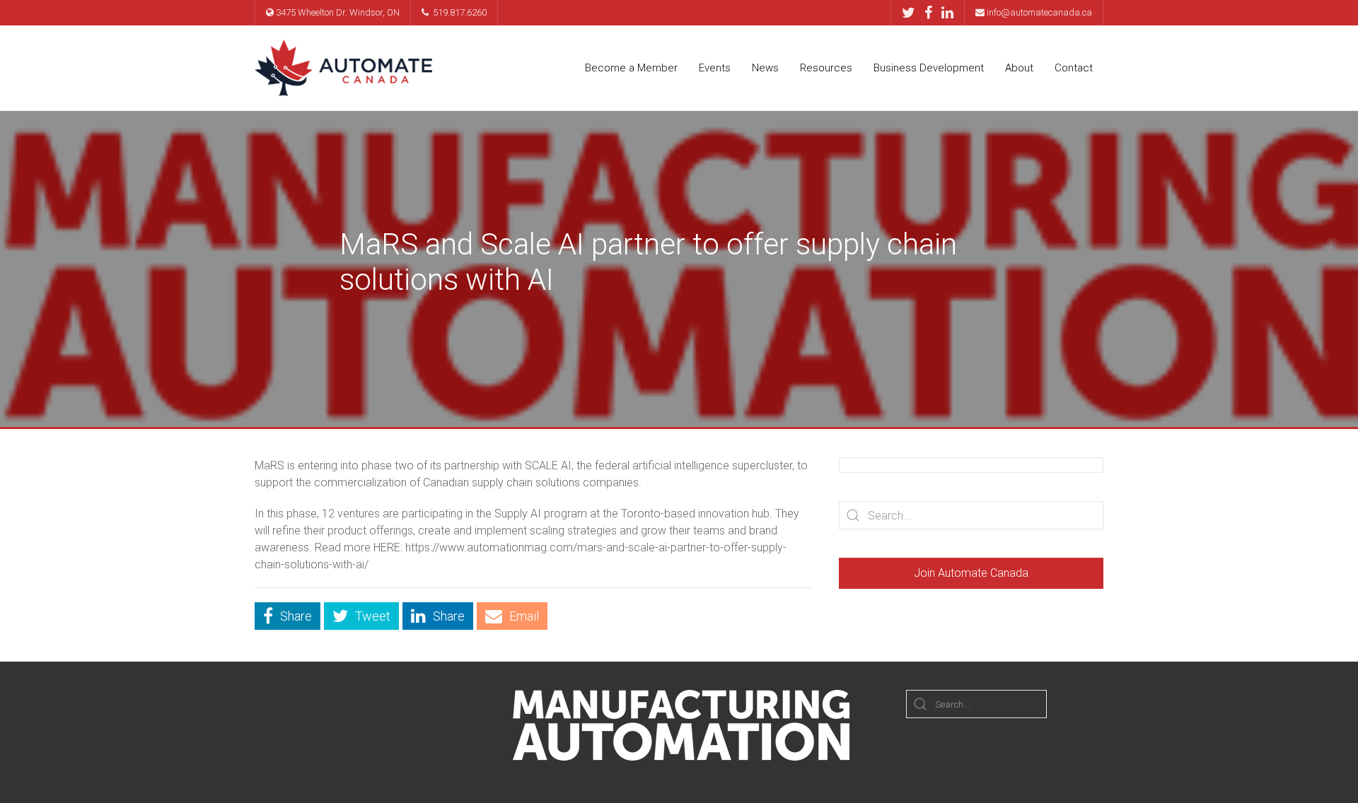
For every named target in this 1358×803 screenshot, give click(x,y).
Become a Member (631, 67)
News (765, 67)
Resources (826, 67)
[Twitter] (912, 12)
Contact (1074, 67)
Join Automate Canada (971, 573)
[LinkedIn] (947, 12)
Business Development (929, 67)
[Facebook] (931, 12)
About (1019, 67)
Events (715, 67)
